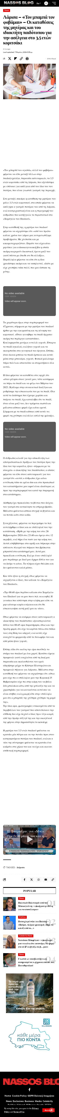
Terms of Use (18, 1111)
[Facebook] (29, 1089)
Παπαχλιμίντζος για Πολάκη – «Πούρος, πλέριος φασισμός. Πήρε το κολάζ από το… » (35, 925)
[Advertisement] (29, 133)
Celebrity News (25, 936)
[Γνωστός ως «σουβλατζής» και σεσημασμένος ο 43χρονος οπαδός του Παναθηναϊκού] (9, 960)
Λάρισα (21, 867)
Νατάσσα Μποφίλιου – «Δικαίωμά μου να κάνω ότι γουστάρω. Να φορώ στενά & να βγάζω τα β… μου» (36, 943)
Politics (22, 917)
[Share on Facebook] (24, 879)
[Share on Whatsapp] (38, 879)
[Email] (45, 879)
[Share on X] (9, 58)
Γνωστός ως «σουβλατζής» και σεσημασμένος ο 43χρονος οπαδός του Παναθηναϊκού (36, 962)
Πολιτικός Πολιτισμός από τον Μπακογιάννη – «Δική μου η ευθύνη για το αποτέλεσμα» (35, 906)
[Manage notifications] (51, 1110)
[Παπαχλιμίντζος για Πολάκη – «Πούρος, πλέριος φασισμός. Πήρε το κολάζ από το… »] (9, 923)
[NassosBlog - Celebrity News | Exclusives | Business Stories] (19, 3)
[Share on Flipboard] (15, 58)
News (6, 10)
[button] (48, 1110)
